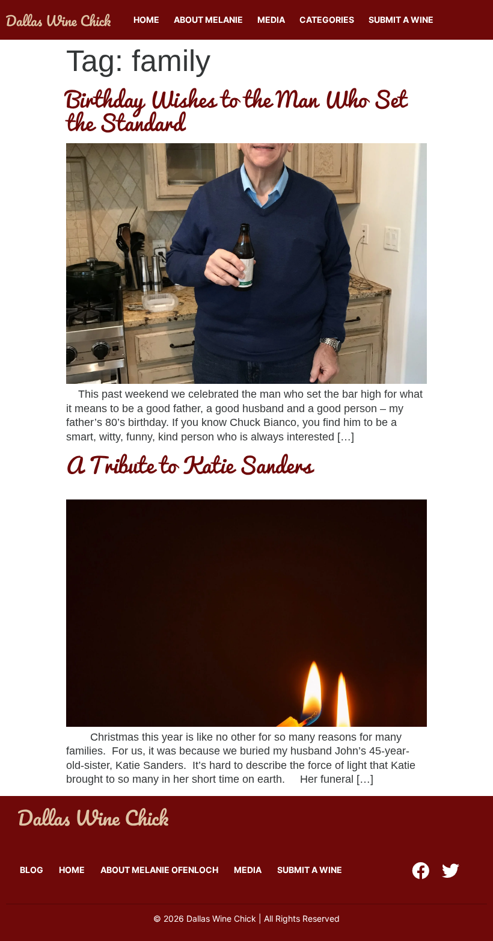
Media (271, 19)
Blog (31, 870)
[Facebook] (420, 871)
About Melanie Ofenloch (159, 870)
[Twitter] (450, 871)
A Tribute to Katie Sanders (189, 464)
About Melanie (208, 19)
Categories (326, 19)
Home (146, 19)
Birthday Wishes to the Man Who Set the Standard (236, 110)
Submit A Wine (401, 19)
